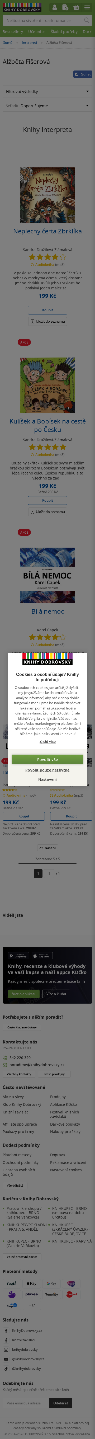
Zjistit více (48, 741)
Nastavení (47, 779)
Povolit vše (47, 759)
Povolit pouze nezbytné (47, 770)
